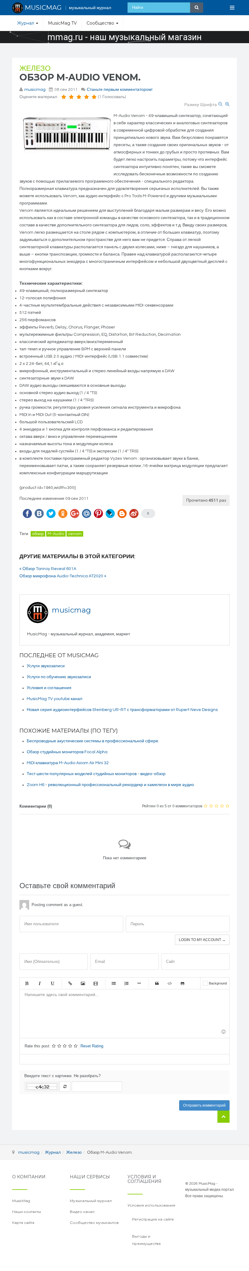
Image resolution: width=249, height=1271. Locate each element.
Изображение (83, 983)
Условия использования (151, 1205)
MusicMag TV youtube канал (54, 699)
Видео (95, 983)
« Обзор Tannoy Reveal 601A (47, 569)
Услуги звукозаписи (46, 666)
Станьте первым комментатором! (119, 90)
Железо (35, 68)
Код (169, 983)
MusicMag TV (62, 23)
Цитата (157, 983)
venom (75, 534)
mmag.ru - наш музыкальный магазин (124, 37)
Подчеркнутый (52, 983)
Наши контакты (26, 1211)
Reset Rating (91, 1046)
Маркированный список (113, 983)
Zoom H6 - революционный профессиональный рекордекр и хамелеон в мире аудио (110, 785)
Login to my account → (202, 940)
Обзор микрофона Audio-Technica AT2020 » (62, 576)
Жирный (26, 983)
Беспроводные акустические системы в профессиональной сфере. (93, 741)
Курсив (39, 983)
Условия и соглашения (49, 688)
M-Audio (56, 534)
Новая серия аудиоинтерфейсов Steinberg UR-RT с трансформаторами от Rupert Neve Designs (122, 710)
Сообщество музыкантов (94, 1222)
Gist (182, 983)
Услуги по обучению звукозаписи (59, 677)
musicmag (35, 90)
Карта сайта (23, 1222)
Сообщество (101, 23)
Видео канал (82, 1211)
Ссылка (70, 983)
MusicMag (21, 1200)
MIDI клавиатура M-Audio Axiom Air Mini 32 (68, 763)
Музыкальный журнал (91, 1200)
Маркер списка (139, 983)
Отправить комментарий (204, 1105)
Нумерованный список (126, 983)
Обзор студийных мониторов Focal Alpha (67, 752)
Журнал (26, 23)
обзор (38, 534)
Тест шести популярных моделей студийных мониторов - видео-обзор (96, 774)
